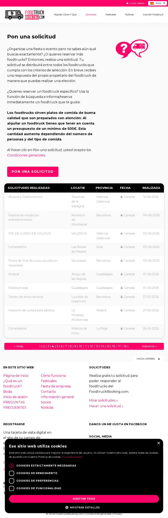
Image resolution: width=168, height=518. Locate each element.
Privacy (117, 513)
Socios (46, 402)
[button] (84, 507)
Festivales (49, 381)
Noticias (47, 407)
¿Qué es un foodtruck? (12, 383)
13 (96, 346)
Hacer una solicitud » (106, 406)
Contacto (48, 392)
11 (86, 346)
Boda (7, 392)
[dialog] (84, 476)
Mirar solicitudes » (103, 400)
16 (113, 346)
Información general (57, 397)
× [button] (158, 443)
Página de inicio (15, 376)
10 (80, 346)
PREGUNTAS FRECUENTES (14, 404)
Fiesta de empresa (55, 386)
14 (102, 346)
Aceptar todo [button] (84, 498)
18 (125, 346)
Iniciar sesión (137, 3)
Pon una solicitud (32, 172)
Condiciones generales (26, 155)
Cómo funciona (53, 376)
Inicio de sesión (15, 397)
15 (108, 346)
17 (119, 346)
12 (91, 346)
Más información (72, 456)
